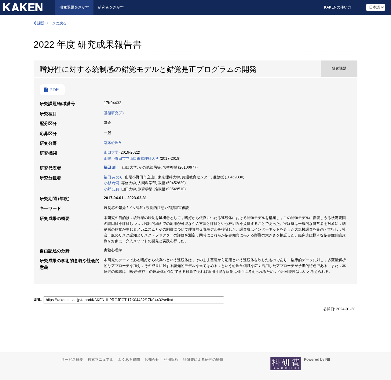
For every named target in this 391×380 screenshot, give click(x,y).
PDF (53, 89)
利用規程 (171, 359)
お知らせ (151, 359)
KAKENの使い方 (337, 7)
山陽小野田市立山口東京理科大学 (131, 158)
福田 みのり (113, 177)
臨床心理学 (113, 143)
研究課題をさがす (74, 7)
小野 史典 (111, 189)
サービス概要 (72, 359)
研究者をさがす (111, 7)
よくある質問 (129, 359)
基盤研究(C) (114, 113)
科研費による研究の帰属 (203, 359)
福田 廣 (110, 167)
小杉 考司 (111, 183)
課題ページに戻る (51, 23)
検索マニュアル (100, 359)
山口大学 (111, 152)
